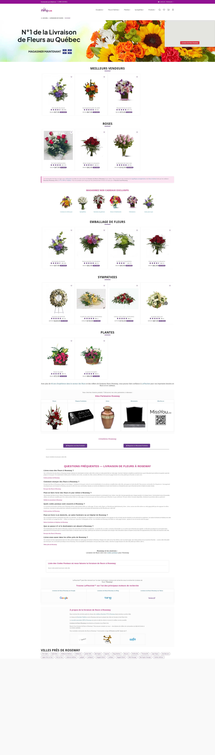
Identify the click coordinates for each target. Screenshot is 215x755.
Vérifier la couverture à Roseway (53, 500)
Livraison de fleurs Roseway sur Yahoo (152, 590)
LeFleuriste (68, 178)
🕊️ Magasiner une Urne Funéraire (75, 445)
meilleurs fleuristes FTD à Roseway (105, 614)
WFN (63, 180)
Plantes (126, 10)
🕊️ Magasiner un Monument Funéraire (137, 445)
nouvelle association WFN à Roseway (81, 620)
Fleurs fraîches (113, 10)
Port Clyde (45, 654)
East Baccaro (165, 654)
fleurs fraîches (152, 178)
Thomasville (145, 654)
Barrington (98, 654)
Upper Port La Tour (47, 657)
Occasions (99, 10)
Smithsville (135, 654)
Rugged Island (101, 657)
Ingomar (106, 654)
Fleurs (54, 401)
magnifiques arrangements (138, 178)
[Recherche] (159, 10)
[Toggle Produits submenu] (155, 10)
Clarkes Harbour (158, 657)
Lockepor (110, 657)
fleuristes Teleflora (82, 617)
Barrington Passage (145, 657)
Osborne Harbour (71, 657)
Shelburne (78, 654)
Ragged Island (121, 657)
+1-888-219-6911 (62, 2)
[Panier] (168, 10)
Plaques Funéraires (80, 401)
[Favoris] (164, 10)
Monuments (134, 401)
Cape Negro (155, 654)
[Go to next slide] (166, 303)
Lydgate (82, 657)
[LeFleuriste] (46, 9)
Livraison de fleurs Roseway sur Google (63, 590)
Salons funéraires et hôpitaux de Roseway (56, 522)
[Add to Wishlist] (71, 77)
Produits (151, 10)
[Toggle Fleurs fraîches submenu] (119, 10)
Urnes (107, 401)
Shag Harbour (117, 654)
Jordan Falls (88, 654)
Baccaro (126, 654)
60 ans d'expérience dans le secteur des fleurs (68, 384)
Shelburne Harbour (66, 654)
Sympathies (139, 10)
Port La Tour (59, 657)
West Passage (132, 657)
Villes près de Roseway (50, 544)
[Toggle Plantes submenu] (130, 10)
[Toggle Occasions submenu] (103, 10)
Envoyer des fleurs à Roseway (52, 489)
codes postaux (112, 553)
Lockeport (90, 657)
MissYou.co (160, 401)
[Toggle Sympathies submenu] (143, 10)
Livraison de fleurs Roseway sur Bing (108, 590)
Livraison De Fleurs (56, 18)
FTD (60, 180)
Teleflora (69, 180)
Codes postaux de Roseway (52, 477)
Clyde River (54, 654)
